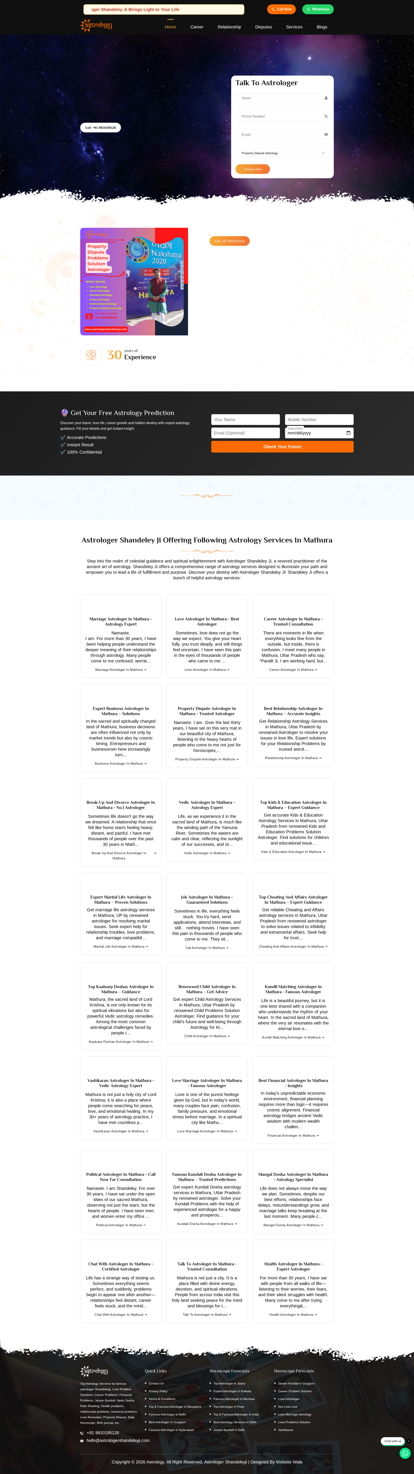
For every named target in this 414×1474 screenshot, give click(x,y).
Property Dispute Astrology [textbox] (260, 153)
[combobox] (282, 153)
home (170, 27)
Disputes (263, 27)
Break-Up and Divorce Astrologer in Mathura (119, 855)
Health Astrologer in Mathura (291, 1314)
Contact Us (156, 1383)
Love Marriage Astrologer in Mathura (205, 1131)
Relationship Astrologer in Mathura (291, 758)
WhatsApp (320, 9)
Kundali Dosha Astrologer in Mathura (205, 1224)
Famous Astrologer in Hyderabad (171, 1430)
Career (197, 27)
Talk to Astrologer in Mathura (205, 1314)
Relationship (229, 27)
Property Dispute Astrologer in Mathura (205, 759)
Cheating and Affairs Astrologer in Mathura (291, 946)
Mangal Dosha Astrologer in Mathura (291, 1225)
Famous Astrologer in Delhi (167, 1414)
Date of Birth (295, 428)
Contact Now (253, 169)
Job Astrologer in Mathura (205, 948)
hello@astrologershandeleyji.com (118, 1440)
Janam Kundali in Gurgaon (296, 1383)
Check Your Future (282, 446)
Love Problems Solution (294, 1422)
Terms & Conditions (162, 1399)
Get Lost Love (287, 1406)
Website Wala (289, 1462)
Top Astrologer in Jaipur (229, 1383)
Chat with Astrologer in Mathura (118, 1314)
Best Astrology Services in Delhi (234, 1422)
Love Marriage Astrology (294, 1414)
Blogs (322, 27)
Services (294, 27)
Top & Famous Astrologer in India (236, 1414)
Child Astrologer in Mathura (205, 1036)
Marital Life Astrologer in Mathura (119, 946)
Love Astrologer (289, 1399)
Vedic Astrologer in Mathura (205, 853)
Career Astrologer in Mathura (291, 669)
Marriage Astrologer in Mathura (119, 669)
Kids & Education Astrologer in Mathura (291, 852)
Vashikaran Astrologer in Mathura (118, 1131)
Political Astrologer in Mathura (119, 1225)
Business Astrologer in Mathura (119, 763)
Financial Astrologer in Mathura (291, 1135)
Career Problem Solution (295, 1391)
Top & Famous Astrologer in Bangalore (175, 1406)
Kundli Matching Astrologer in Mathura (291, 1037)
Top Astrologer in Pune (228, 1406)
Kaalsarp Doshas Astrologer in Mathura (119, 1041)
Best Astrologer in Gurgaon (167, 1422)
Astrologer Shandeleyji (225, 1462)
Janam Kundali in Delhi (229, 1430)
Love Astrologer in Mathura (205, 669)
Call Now (284, 9)
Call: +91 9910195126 (100, 127)
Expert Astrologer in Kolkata (232, 1391)
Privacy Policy (158, 1391)
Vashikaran (285, 1430)
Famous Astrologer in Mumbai (233, 1399)
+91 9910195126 (103, 1432)
